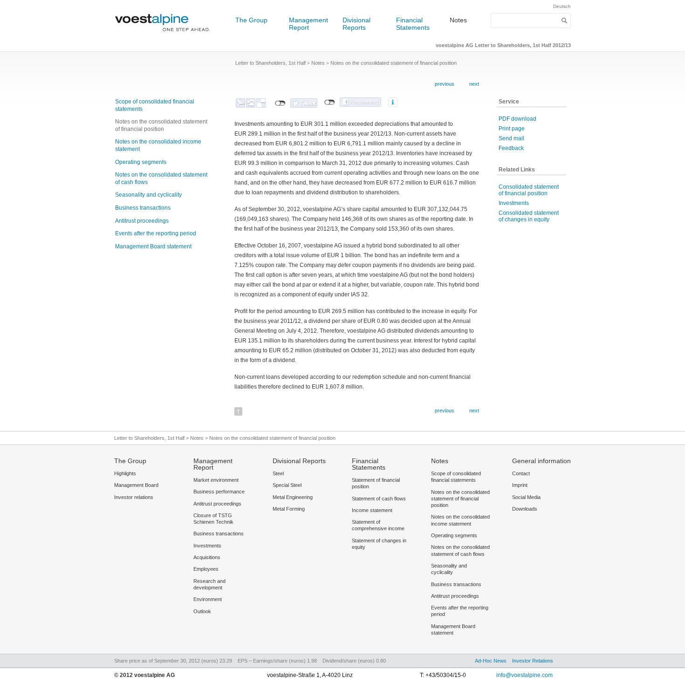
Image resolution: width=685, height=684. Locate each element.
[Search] (564, 20)
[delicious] (261, 103)
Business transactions (143, 208)
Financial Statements (413, 23)
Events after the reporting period (155, 233)
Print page (512, 128)
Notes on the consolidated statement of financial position (161, 125)
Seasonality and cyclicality (148, 195)
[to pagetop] (238, 408)
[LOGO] (165, 35)
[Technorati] (240, 103)
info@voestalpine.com (524, 675)
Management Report (308, 23)
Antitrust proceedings (142, 221)
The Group (251, 20)
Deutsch (562, 6)
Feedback (511, 148)
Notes (458, 20)
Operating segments (140, 162)
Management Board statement (153, 246)
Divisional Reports (356, 23)
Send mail (511, 138)
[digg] (250, 103)
